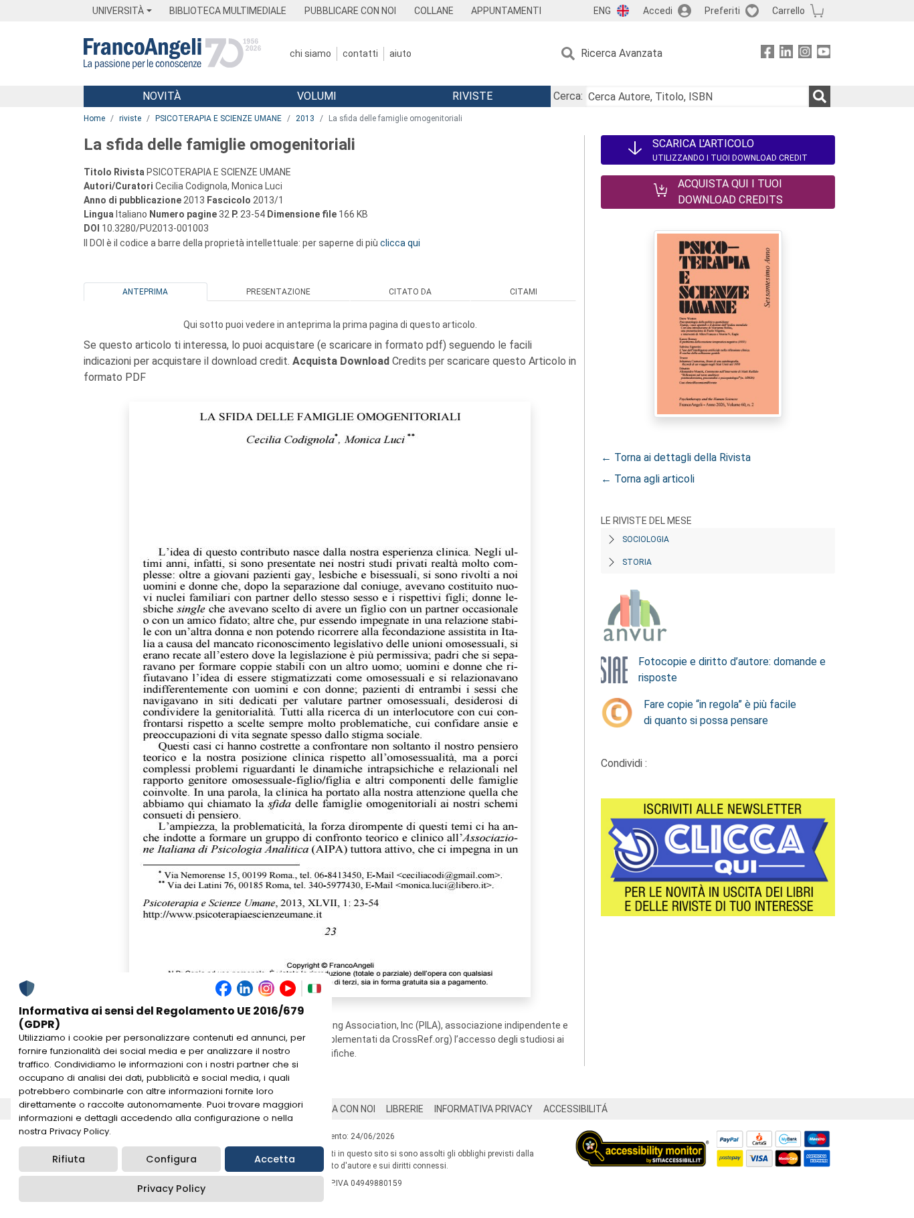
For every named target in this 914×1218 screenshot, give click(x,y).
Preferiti (722, 10)
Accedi (657, 10)
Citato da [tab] (410, 291)
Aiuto (400, 53)
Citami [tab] (523, 291)
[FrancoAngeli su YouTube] (823, 54)
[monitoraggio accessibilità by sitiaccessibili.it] (642, 1138)
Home (94, 118)
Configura (171, 1159)
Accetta (274, 1159)
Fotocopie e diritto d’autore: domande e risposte (732, 669)
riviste (130, 118)
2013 (305, 118)
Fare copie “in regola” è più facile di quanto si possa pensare (720, 712)
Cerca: (568, 96)
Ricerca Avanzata (621, 53)
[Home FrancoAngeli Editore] (172, 53)
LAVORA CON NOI (339, 1109)
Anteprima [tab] (145, 291)
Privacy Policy (171, 1188)
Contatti (360, 53)
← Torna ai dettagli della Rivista (676, 457)
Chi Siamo (310, 53)
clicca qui (400, 243)
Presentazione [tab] (278, 291)
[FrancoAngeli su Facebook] (767, 54)
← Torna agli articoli (648, 478)
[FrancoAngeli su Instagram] (805, 54)
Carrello (788, 10)
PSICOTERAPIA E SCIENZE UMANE (218, 118)
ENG (602, 10)
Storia (637, 562)
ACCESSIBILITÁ (575, 1109)
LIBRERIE (405, 1109)
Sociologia (645, 539)
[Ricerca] (819, 96)
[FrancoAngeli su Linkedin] (786, 54)
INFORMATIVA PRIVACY (483, 1109)
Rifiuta (68, 1159)
